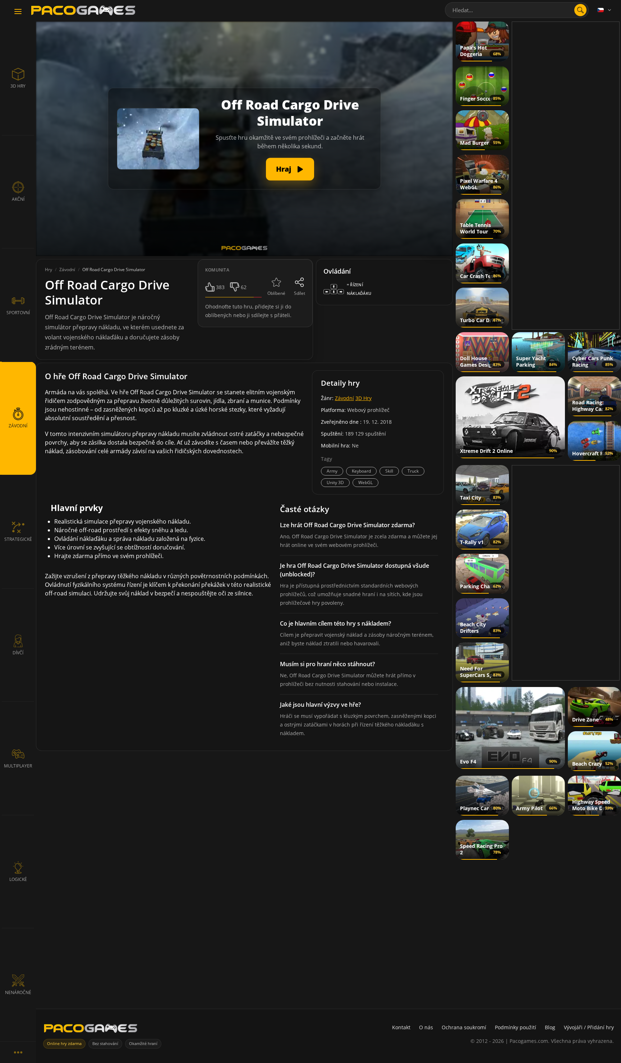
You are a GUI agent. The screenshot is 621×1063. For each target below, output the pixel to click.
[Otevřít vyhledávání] (580, 10)
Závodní (344, 398)
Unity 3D (335, 482)
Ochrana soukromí (464, 1027)
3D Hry (363, 398)
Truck (413, 471)
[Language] (605, 10)
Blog (550, 1027)
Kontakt (401, 1027)
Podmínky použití (515, 1027)
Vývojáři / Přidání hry (589, 1027)
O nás (426, 1027)
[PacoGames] (90, 1029)
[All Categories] (18, 1052)
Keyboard (361, 471)
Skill (389, 471)
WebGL (365, 482)
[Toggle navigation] (18, 12)
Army (332, 471)
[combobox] (517, 10)
